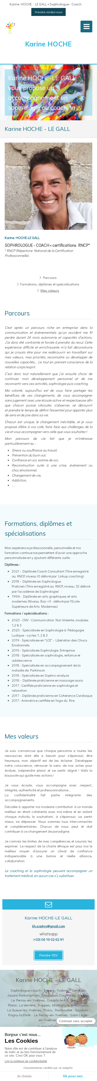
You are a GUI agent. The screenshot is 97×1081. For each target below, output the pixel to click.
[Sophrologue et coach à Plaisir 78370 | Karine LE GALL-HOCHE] (10, 28)
